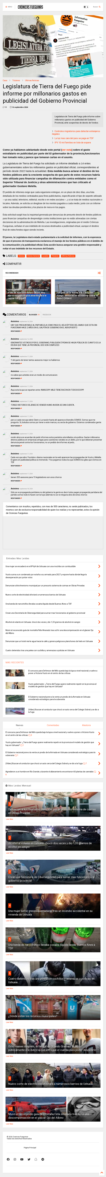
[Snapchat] (36, 1159)
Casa (5, 80)
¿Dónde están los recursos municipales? (32, 1016)
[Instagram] (15, 1159)
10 (10, 1108)
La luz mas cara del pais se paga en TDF (74, 138)
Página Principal (30, 1148)
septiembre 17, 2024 (26, 356)
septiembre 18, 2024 (26, 489)
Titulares (16, 80)
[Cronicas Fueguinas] (30, 8)
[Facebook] (8, 1159)
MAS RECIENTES (15, 662)
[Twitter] (29, 1159)
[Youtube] (21, 1159)
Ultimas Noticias (32, 80)
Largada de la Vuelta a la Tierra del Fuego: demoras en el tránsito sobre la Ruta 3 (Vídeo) (77, 295)
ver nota (67, 149)
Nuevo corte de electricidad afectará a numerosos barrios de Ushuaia (50, 1084)
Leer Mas (9, 819)
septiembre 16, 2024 (26, 321)
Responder (15, 331)
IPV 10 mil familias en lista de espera (73, 142)
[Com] (42, 1159)
